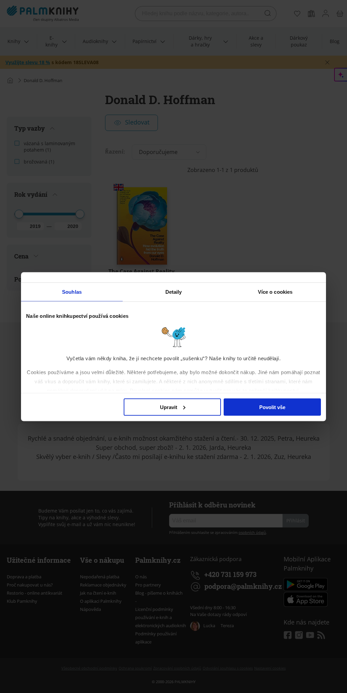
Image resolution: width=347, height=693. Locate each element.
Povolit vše (272, 407)
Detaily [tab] (173, 291)
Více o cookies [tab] (275, 291)
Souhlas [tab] (72, 291)
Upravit (168, 407)
